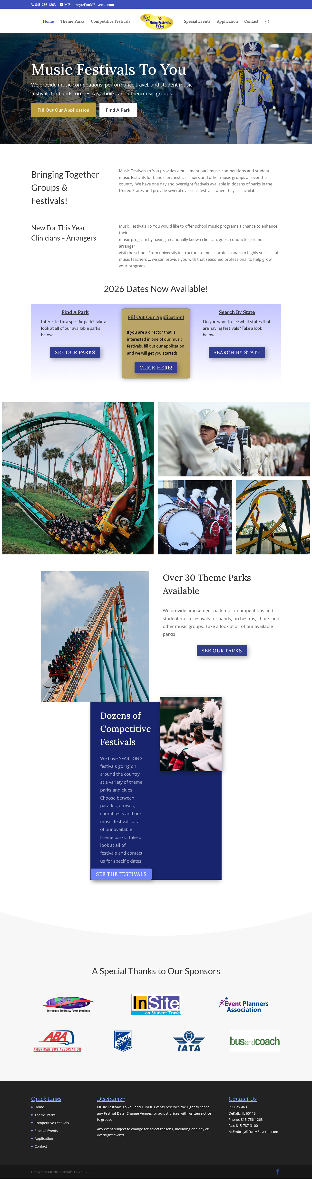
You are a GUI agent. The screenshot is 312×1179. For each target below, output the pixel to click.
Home (48, 21)
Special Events (197, 21)
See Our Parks (75, 352)
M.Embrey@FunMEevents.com (253, 1131)
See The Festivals (121, 874)
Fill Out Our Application (63, 110)
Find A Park (118, 110)
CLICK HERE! (155, 368)
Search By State (237, 352)
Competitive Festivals (110, 21)
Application (227, 21)
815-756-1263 (252, 1119)
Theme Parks (72, 21)
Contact (251, 21)
